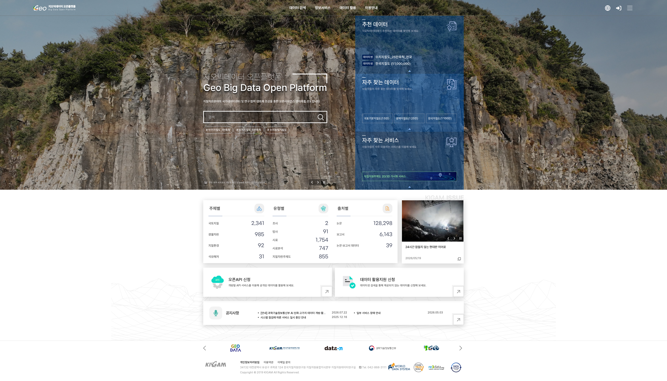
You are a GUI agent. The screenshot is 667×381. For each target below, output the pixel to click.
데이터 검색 (297, 8)
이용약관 (268, 362)
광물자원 (213, 234)
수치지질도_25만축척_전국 (393, 57)
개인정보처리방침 (250, 362)
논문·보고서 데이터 (348, 245)
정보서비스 (323, 8)
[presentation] (205, 348)
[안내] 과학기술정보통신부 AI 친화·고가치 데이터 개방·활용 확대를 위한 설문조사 (293, 313)
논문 (339, 223)
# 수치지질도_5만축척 (248, 130)
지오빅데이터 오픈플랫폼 (54, 8)
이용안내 (371, 8)
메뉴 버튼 (630, 8)
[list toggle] (409, 71)
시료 (275, 240)
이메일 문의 (284, 362)
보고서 (340, 234)
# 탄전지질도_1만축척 (218, 130)
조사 (275, 223)
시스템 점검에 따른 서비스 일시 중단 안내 (283, 317)
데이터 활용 (348, 8)
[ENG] (607, 8)
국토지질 (213, 223)
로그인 (619, 8)
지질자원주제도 (282, 256)
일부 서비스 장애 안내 (369, 313)
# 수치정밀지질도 (277, 130)
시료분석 (278, 248)
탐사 (275, 231)
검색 (321, 117)
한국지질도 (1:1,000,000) (393, 64)
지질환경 (213, 245)
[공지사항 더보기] (458, 319)
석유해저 (213, 256)
